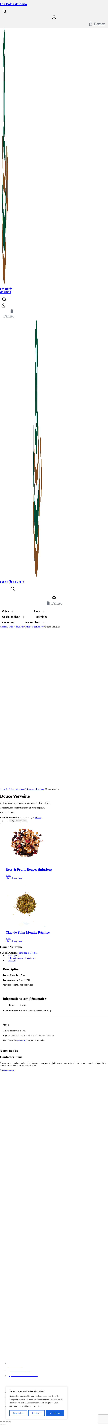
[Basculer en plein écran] (4, 1421)
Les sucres (8, 622)
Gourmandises (11, 617)
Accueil (3, 789)
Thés (37, 611)
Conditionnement (8, 817)
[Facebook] (20, 1316)
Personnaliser (18, 1413)
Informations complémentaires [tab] (21, 958)
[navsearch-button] (3, 12)
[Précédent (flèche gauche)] (1, 1424)
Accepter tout (55, 1413)
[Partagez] (7, 1421)
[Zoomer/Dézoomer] (1, 1421)
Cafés (5, 611)
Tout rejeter (36, 1413)
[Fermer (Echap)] (9, 1421)
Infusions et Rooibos (34, 789)
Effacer (38, 817)
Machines (41, 617)
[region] (37, 1402)
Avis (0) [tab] (11, 960)
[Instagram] (28, 1316)
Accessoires (32, 622)
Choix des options (14, 878)
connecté (21, 1040)
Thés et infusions (16, 789)
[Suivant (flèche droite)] (4, 1424)
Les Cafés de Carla (13, 4)
